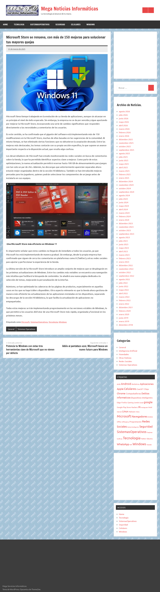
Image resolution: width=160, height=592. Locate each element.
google (148, 402)
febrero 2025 (125, 174)
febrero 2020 (125, 310)
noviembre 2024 (126, 185)
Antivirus (136, 384)
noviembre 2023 (126, 227)
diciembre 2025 (126, 139)
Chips (146, 389)
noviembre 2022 (126, 269)
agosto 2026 (124, 111)
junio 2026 (123, 118)
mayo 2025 (124, 164)
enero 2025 (124, 178)
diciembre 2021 (126, 307)
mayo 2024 (124, 206)
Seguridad (60, 24)
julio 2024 (123, 199)
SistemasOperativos (40, 24)
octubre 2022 (125, 272)
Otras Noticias (125, 357)
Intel (150, 407)
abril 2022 (123, 293)
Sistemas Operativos (26, 329)
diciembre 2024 (126, 181)
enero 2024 (124, 220)
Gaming (131, 402)
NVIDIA (150, 417)
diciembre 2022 (126, 265)
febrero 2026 (125, 132)
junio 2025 (123, 160)
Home (5, 24)
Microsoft (25, 322)
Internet (119, 412)
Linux (125, 411)
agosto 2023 (124, 237)
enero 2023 (124, 262)
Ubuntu (150, 438)
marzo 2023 (124, 255)
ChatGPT (140, 389)
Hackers (134, 407)
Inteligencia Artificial (128, 350)
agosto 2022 (124, 279)
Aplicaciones (147, 383)
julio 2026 (123, 115)
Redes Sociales (125, 361)
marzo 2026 (124, 129)
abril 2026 (123, 125)
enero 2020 (124, 314)
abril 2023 (123, 251)
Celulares (75, 24)
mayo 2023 (124, 248)
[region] (135, 55)
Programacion (136, 421)
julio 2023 (123, 241)
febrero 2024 (125, 216)
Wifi (131, 445)
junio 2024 (123, 202)
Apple (120, 388)
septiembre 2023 (126, 234)
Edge (119, 402)
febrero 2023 (125, 258)
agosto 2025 (124, 153)
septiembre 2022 (126, 276)
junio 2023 (123, 244)
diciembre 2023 (126, 223)
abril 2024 (123, 209)
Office (119, 422)
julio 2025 (123, 157)
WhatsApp (123, 444)
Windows (90, 24)
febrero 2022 (125, 300)
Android (126, 383)
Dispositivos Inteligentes (142, 397)
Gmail (141, 403)
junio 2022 (123, 286)
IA (139, 406)
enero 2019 (124, 321)
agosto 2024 (124, 195)
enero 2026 (124, 136)
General (11, 329)
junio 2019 (123, 317)
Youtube (149, 445)
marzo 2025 (124, 171)
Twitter (143, 439)
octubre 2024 (125, 188)
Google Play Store (124, 407)
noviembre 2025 (126, 143)
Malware (132, 411)
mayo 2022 (124, 290)
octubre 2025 (125, 146)
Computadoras (133, 393)
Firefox (124, 402)
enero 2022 (124, 303)
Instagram (144, 407)
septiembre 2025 (126, 150)
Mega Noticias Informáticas (69, 8)
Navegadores (139, 416)
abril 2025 (123, 167)
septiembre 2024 (126, 192)
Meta (137, 412)
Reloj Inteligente (133, 427)
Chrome (121, 393)
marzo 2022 (124, 297)
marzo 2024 (124, 213)
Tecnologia (19, 24)
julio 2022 (123, 283)
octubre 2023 (125, 230)
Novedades (124, 354)
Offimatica (125, 422)
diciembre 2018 (126, 324)
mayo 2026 (124, 122)
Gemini (136, 402)
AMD (118, 384)
